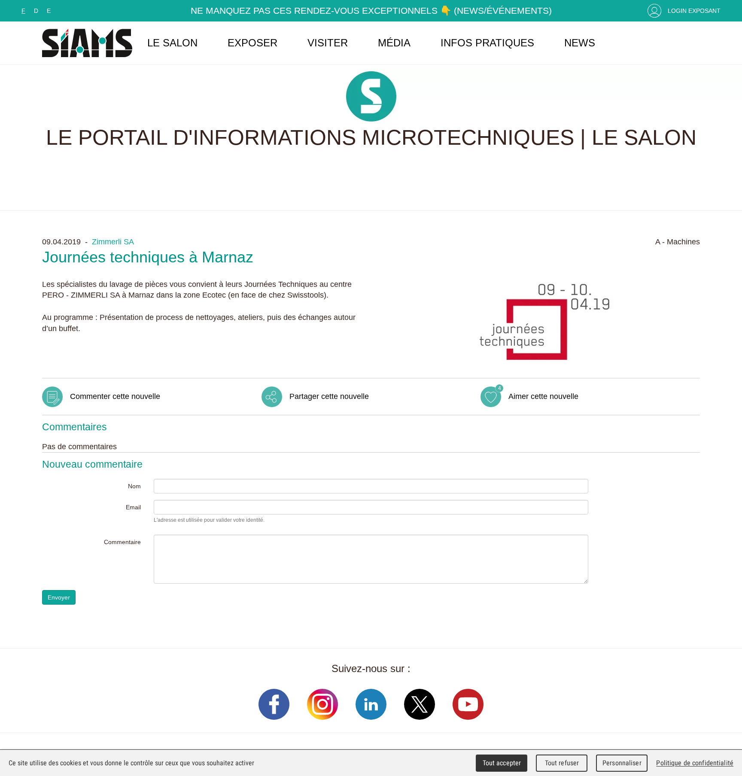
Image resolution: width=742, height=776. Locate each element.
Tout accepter (502, 763)
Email (133, 507)
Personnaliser (622, 763)
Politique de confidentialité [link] (694, 763)
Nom (134, 486)
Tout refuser (562, 763)
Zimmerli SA (113, 241)
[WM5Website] (87, 43)
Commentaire (122, 542)
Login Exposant (694, 10)
